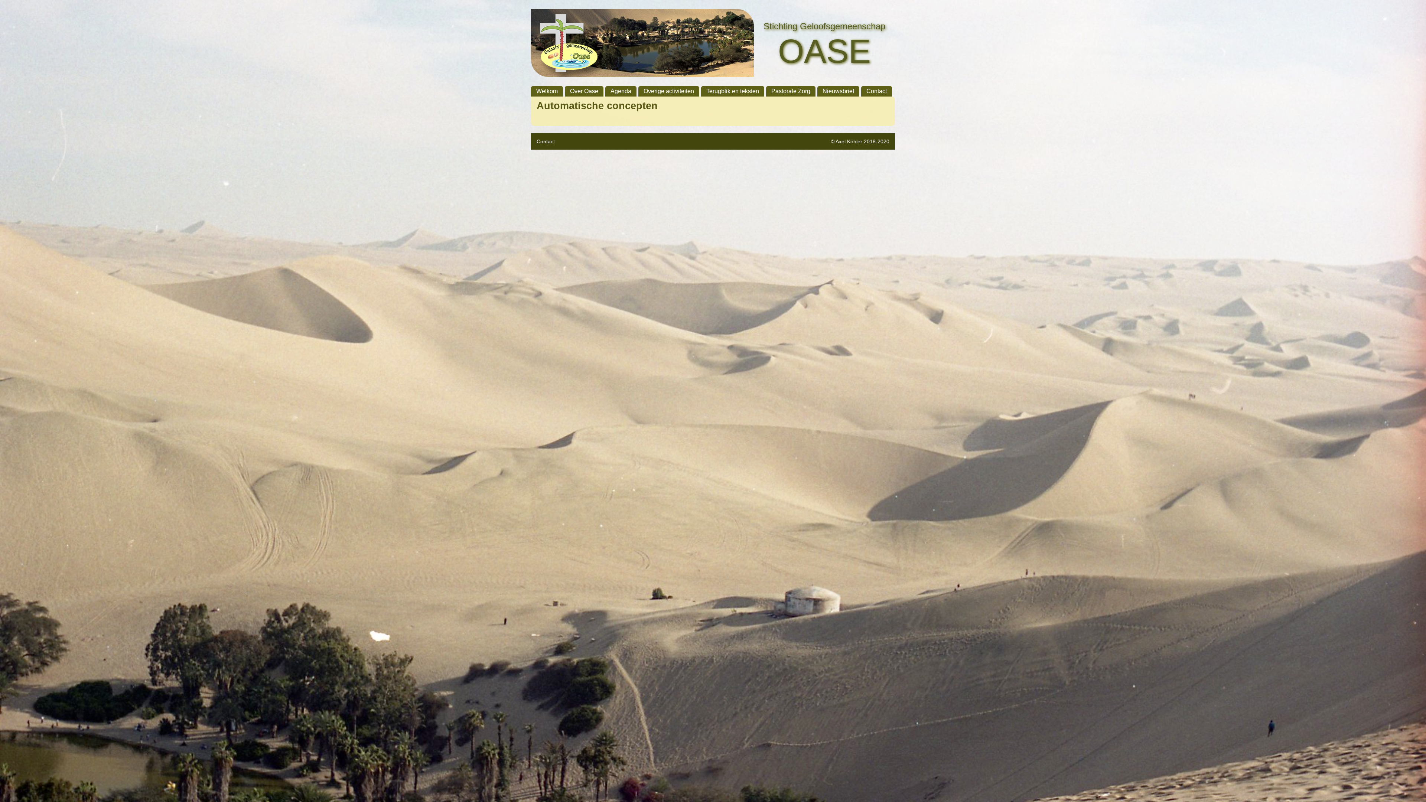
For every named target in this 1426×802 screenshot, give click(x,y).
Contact (876, 91)
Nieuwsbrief (838, 91)
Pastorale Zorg (790, 91)
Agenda (621, 91)
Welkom (547, 91)
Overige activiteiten (669, 91)
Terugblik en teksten (732, 91)
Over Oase (584, 91)
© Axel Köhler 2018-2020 (860, 141)
